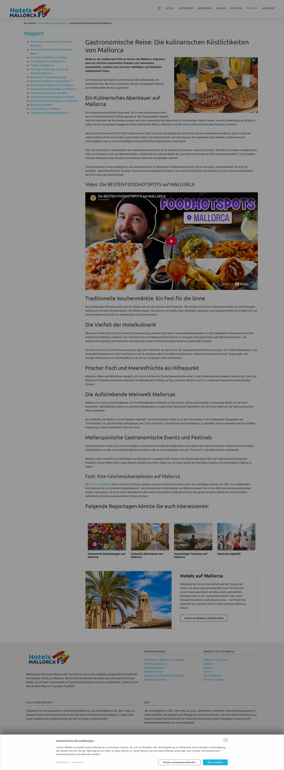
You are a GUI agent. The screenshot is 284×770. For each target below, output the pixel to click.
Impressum (77, 762)
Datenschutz (62, 762)
